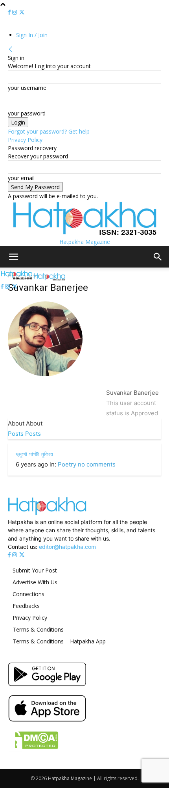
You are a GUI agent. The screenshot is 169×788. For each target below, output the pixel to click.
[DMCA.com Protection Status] (33, 749)
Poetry (67, 464)
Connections (28, 594)
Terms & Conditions (38, 629)
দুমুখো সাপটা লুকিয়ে (34, 454)
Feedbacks (26, 606)
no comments (97, 464)
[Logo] (17, 278)
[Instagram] (15, 12)
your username (27, 87)
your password (27, 113)
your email (21, 178)
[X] (21, 12)
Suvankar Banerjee (132, 392)
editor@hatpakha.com (67, 546)
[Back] (10, 49)
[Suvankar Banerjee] (45, 382)
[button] (13, 257)
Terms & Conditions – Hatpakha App (59, 641)
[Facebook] (10, 12)
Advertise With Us (35, 582)
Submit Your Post (35, 570)
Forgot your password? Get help (49, 131)
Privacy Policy (25, 139)
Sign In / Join (32, 35)
